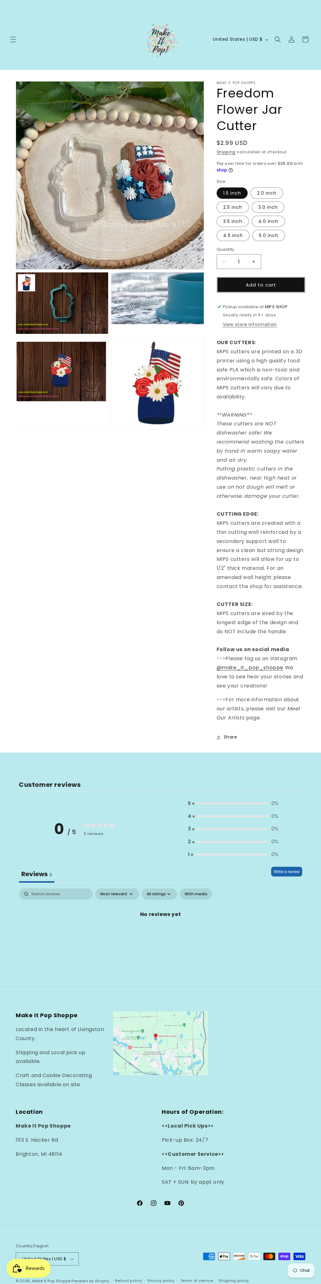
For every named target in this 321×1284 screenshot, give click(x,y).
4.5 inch (233, 235)
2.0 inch (266, 193)
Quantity (225, 249)
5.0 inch (268, 235)
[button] (13, 39)
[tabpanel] (160, 935)
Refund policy (128, 1280)
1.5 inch (232, 193)
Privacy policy (161, 1280)
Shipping (226, 152)
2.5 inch (232, 207)
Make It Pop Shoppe (51, 1280)
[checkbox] (196, 894)
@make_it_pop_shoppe (250, 667)
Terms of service (197, 1280)
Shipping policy (234, 1280)
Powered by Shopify (90, 1280)
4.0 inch (268, 221)
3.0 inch (268, 207)
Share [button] (230, 737)
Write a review (287, 871)
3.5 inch (232, 221)
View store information (250, 324)
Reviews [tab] (36, 874)
